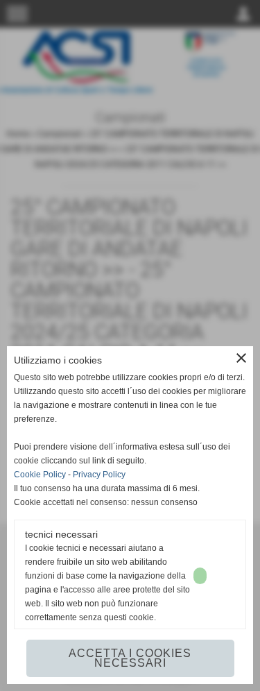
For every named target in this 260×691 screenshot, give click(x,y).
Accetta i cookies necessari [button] (130, 658)
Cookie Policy (40, 474)
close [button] (241, 358)
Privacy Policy (99, 474)
